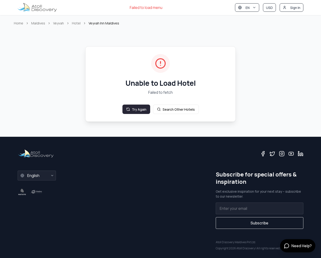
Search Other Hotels (179, 109)
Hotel (76, 23)
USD (269, 7)
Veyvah (58, 23)
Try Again (139, 109)
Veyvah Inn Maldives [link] (104, 23)
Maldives (38, 23)
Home (18, 23)
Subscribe (259, 223)
